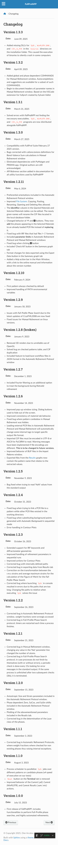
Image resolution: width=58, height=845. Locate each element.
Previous (11, 822)
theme (30, 838)
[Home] (5, 14)
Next (48, 822)
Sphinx (16, 838)
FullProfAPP (31, 4)
